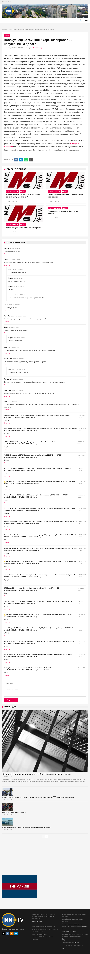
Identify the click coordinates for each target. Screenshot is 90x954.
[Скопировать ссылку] (31, 159)
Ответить (7, 254)
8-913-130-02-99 (79, 924)
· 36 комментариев (38, 48)
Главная (4, 29)
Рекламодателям (37, 921)
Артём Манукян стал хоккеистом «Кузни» (23, 228)
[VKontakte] (7, 933)
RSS (63, 948)
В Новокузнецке (12, 191)
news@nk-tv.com (71, 931)
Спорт (10, 29)
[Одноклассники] (12, 933)
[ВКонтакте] (16, 159)
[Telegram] (21, 159)
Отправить (10, 700)
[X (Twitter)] (3, 933)
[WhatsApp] (26, 159)
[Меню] (86, 20)
